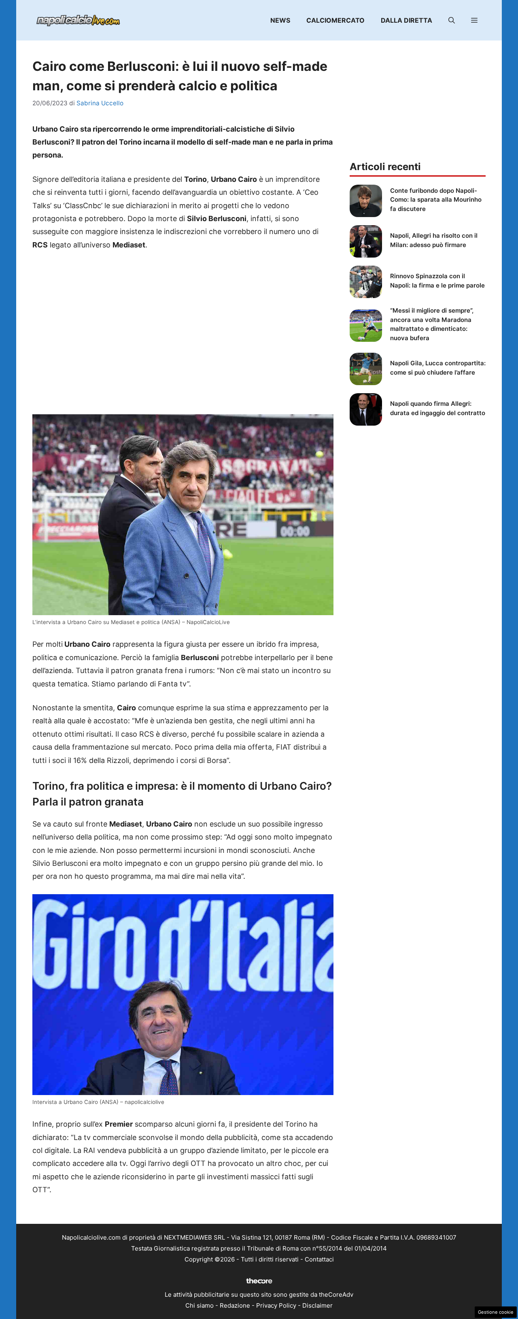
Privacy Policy (276, 1305)
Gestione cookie (496, 1312)
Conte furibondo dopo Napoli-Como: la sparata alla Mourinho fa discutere (436, 200)
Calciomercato (335, 20)
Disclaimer (317, 1305)
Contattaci (319, 1259)
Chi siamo (199, 1305)
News (280, 20)
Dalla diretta (406, 20)
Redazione (235, 1305)
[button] (451, 20)
